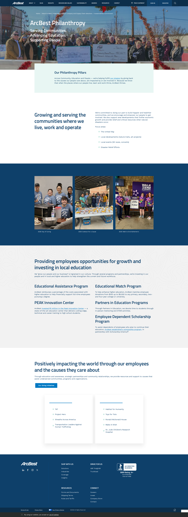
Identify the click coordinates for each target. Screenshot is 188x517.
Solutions (65, 468)
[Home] (29, 463)
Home (38, 13)
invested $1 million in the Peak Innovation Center (63, 308)
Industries (65, 471)
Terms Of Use (24, 510)
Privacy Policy (38, 510)
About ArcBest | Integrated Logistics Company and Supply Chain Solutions (67, 13)
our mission (115, 78)
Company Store (96, 498)
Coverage (64, 475)
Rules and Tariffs (67, 498)
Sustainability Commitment (103, 13)
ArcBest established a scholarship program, (123, 329)
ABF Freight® (95, 468)
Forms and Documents (70, 492)
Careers (93, 492)
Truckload (94, 471)
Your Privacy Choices (58, 510)
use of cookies (54, 514)
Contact (93, 502)
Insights (64, 478)
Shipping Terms (67, 495)
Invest (92, 495)
